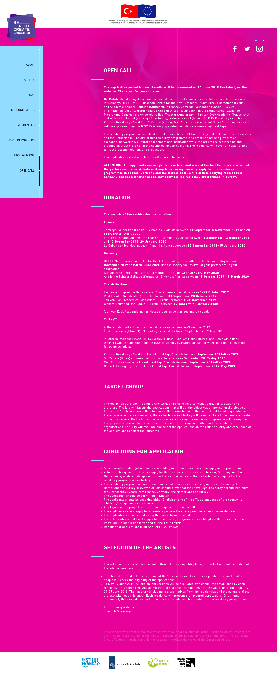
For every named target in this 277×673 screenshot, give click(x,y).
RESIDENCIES (26, 125)
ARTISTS (29, 80)
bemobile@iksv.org (117, 611)
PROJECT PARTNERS (22, 140)
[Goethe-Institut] (158, 662)
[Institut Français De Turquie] (91, 662)
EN (256, 41)
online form (173, 523)
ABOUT (30, 65)
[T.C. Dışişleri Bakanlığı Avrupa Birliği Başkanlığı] (138, 14)
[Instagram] (259, 50)
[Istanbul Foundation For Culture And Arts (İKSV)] (186, 662)
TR (262, 41)
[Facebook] (234, 50)
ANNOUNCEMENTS (23, 110)
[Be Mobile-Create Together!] (21, 27)
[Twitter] (247, 50)
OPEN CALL (27, 170)
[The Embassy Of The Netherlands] (124, 662)
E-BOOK (30, 95)
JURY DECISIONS (24, 155)
